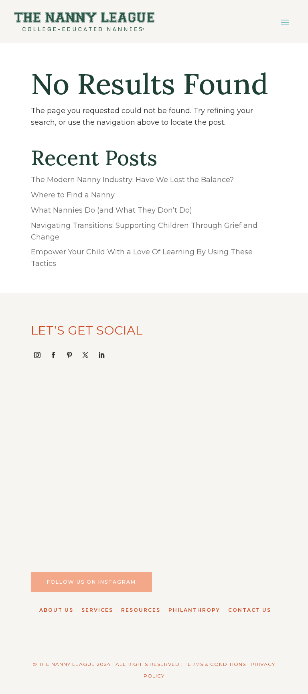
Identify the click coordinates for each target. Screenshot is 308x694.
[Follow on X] (85, 355)
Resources (140, 610)
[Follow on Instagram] (37, 355)
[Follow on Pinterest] (69, 355)
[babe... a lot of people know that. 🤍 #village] (90, 501)
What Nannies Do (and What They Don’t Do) (111, 210)
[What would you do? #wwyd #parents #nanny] (90, 427)
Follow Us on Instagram (91, 582)
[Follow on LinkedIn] (101, 355)
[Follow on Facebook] (53, 355)
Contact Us (249, 610)
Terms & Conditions (215, 664)
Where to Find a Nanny (73, 195)
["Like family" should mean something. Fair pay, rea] (217, 427)
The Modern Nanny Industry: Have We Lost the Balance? (132, 179)
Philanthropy (194, 610)
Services (97, 610)
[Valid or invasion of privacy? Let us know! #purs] (217, 501)
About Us (56, 610)
